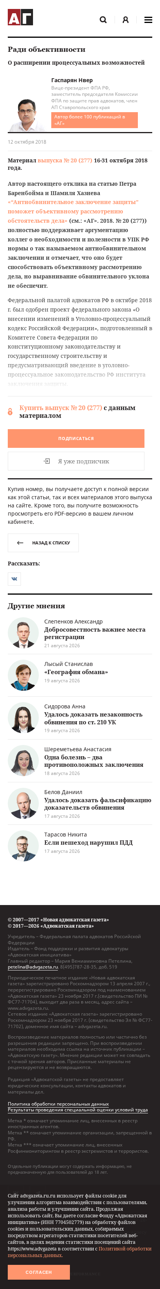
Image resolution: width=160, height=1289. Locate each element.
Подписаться (76, 438)
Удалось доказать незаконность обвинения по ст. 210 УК (93, 718)
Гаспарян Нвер (72, 80)
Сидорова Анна (64, 706)
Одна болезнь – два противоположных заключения (93, 761)
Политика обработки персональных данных (58, 1104)
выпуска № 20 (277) (65, 160)
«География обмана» (76, 672)
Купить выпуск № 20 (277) (60, 407)
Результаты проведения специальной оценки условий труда (78, 1109)
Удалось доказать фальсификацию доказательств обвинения (97, 804)
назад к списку (51, 543)
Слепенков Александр (73, 621)
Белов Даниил (63, 792)
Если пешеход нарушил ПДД (88, 842)
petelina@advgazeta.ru (33, 966)
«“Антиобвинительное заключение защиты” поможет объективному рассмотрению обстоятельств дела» (73, 211)
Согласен (39, 1272)
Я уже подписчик (83, 461)
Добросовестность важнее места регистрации (95, 633)
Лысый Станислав (68, 663)
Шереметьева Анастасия (77, 749)
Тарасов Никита (65, 834)
